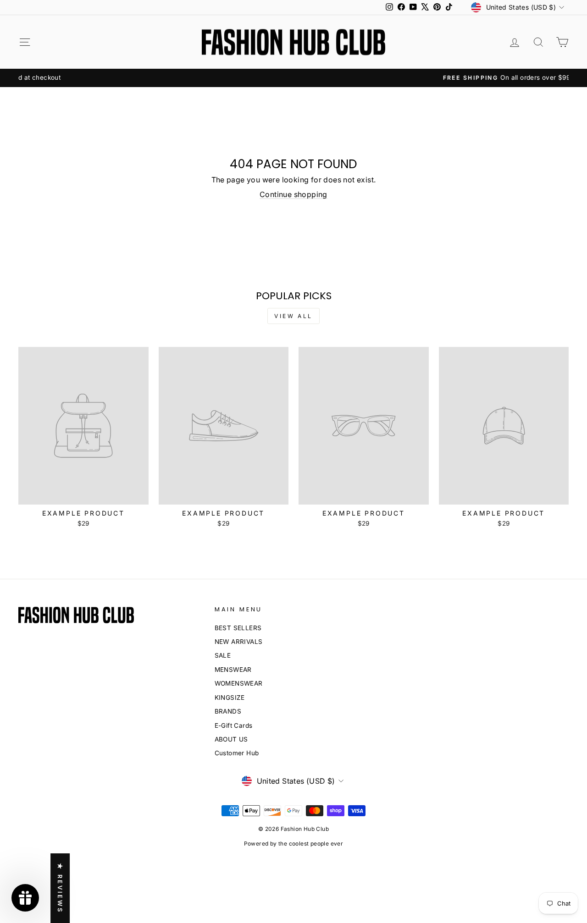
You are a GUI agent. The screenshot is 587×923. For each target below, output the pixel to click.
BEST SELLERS (238, 628)
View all (293, 316)
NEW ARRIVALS (239, 641)
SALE (223, 655)
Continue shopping (293, 194)
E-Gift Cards (234, 725)
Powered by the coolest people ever (293, 843)
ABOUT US (231, 739)
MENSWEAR (233, 669)
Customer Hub (237, 753)
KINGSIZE (230, 697)
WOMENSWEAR (239, 683)
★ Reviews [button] (60, 888)
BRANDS (228, 711)
